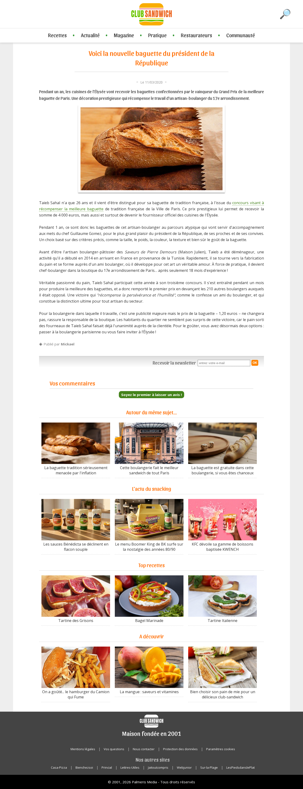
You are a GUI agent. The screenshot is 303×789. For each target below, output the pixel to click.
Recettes (57, 35)
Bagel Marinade (149, 620)
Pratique (157, 35)
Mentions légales (83, 749)
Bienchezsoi (84, 767)
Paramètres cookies (220, 749)
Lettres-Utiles (129, 767)
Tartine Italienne (222, 620)
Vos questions (114, 749)
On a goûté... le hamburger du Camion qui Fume (75, 694)
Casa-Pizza (59, 767)
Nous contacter (144, 749)
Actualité (90, 35)
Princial (107, 767)
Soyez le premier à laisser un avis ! (151, 394)
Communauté (240, 35)
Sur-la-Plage (209, 767)
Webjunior (184, 767)
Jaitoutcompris (158, 767)
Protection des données (180, 749)
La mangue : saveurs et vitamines (149, 691)
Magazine (124, 35)
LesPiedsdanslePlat (240, 767)
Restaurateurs (196, 35)
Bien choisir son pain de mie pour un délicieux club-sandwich (222, 694)
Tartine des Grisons (75, 620)
